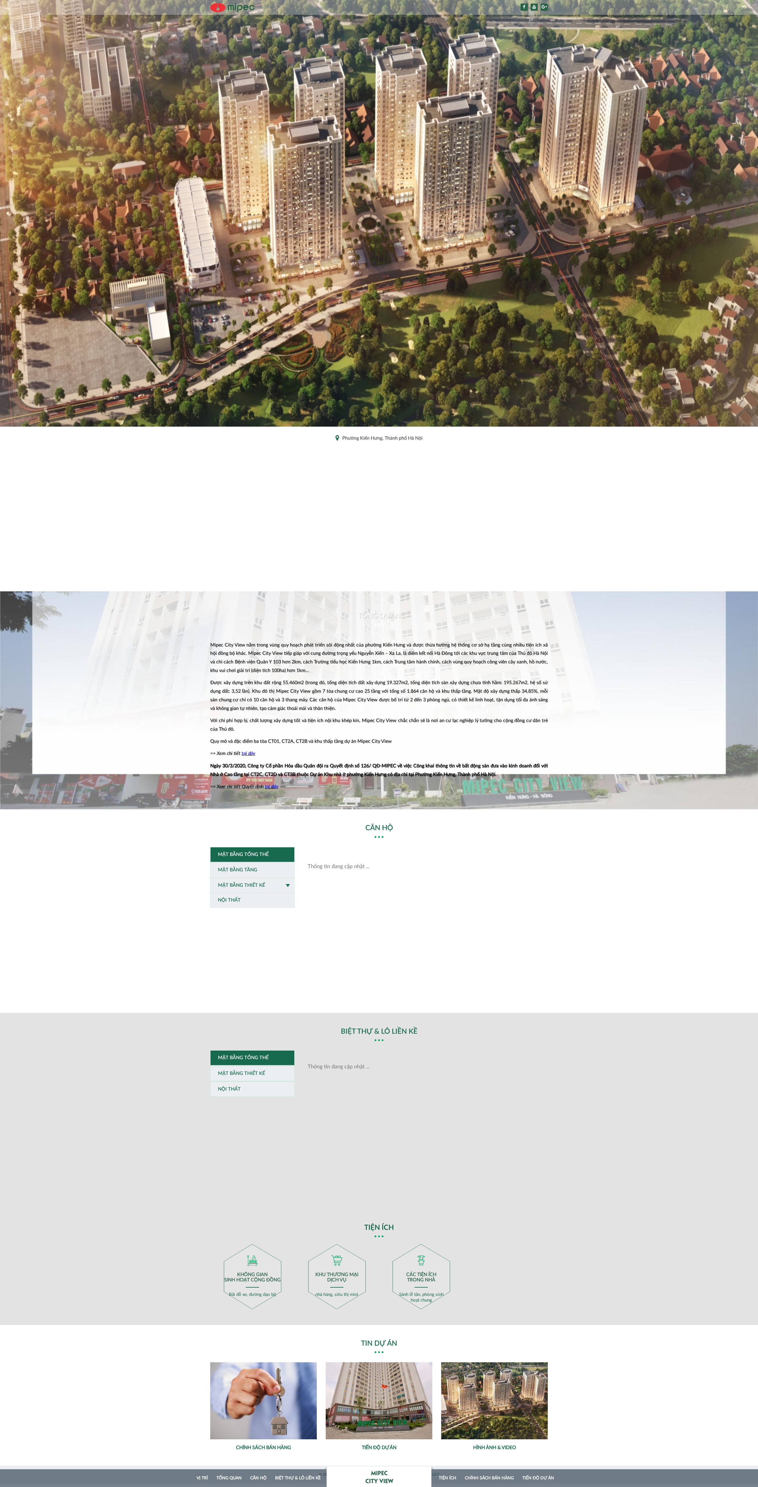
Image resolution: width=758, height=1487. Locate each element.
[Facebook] (524, 7)
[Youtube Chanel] (534, 7)
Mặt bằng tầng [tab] (237, 869)
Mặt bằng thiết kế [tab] (241, 885)
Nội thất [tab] (229, 900)
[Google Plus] (544, 7)
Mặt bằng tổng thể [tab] (243, 854)
